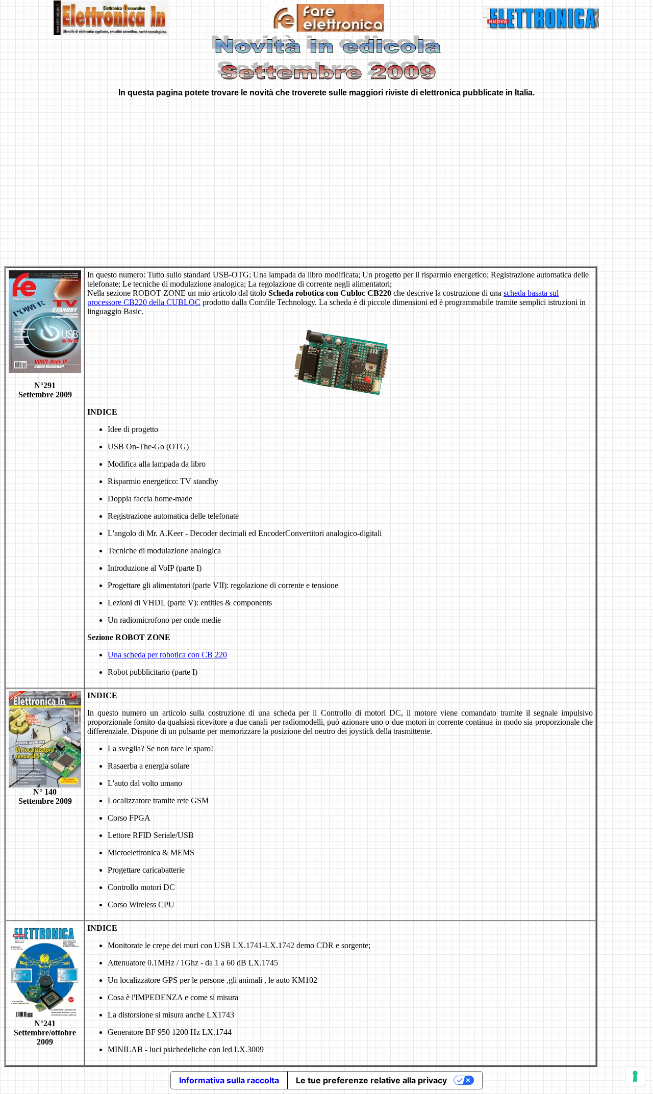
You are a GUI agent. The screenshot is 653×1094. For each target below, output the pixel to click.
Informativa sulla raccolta (229, 1080)
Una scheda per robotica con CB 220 (167, 654)
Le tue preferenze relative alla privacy (371, 1080)
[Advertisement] (326, 177)
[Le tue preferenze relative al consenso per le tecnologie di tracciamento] (635, 1076)
